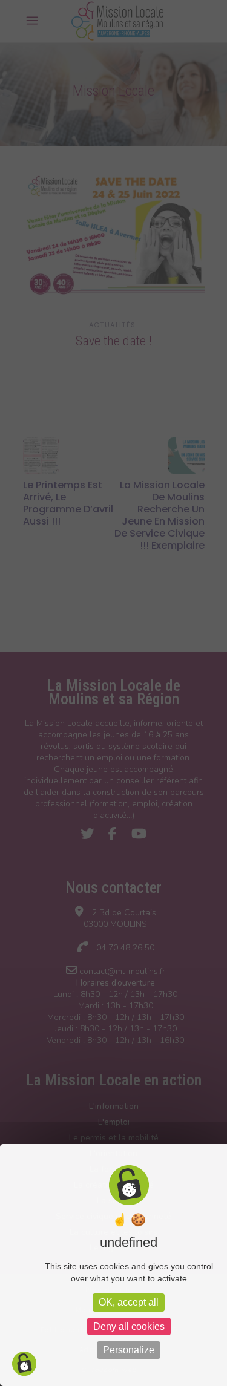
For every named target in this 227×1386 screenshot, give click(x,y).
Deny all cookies (129, 1326)
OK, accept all (129, 1302)
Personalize (128, 1350)
